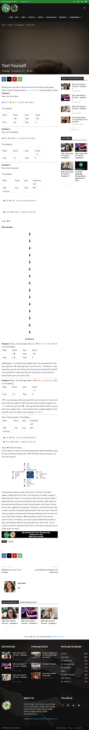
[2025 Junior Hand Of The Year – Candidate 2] (29, 613)
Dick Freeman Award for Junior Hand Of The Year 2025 (79, 120)
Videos (40, 17)
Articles (31, 17)
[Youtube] (85, 1)
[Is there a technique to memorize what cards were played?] (36, 655)
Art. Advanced (19, 25)
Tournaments (74, 17)
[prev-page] (3, 627)
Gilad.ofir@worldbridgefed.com (45, 719)
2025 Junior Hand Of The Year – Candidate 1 (79, 109)
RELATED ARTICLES (10, 602)
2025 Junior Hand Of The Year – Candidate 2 (79, 97)
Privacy (70, 728)
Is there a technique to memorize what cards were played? (49, 655)
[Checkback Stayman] (36, 666)
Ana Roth (7, 71)
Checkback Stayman (49, 664)
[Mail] (82, 1)
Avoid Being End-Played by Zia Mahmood (46, 571)
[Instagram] (78, 1)
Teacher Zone (51, 17)
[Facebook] (74, 1)
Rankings (62, 17)
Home (11, 17)
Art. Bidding (21, 61)
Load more (73, 129)
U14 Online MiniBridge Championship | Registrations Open (80, 176)
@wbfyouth (58, 636)
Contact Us (24, 1)
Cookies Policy (61, 728)
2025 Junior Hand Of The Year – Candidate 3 (79, 86)
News (23, 17)
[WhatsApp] (20, 79)
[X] (9, 79)
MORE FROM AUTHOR (28, 602)
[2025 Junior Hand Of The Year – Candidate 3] (10, 613)
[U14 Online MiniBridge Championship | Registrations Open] (81, 165)
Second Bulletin (32, 90)
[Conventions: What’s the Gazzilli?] (36, 675)
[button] (84, 8)
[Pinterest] (14, 79)
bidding (10, 541)
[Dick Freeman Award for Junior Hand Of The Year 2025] (65, 120)
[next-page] (6, 627)
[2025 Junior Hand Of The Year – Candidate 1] (49, 613)
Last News (79, 169)
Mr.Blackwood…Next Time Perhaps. (11, 571)
